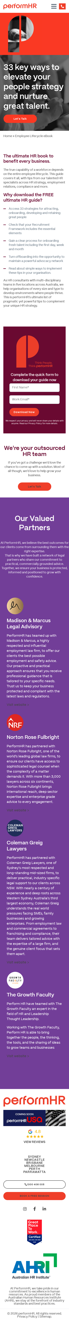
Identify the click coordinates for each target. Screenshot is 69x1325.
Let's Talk (20, 118)
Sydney (34, 1156)
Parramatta (34, 1172)
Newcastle (34, 1159)
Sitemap (45, 1316)
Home (7, 136)
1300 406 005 (36, 1184)
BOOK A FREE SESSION (34, 1196)
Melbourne (34, 1166)
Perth (34, 1169)
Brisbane (34, 1163)
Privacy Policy (27, 1316)
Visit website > (18, 704)
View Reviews (34, 1142)
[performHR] (26, 6)
